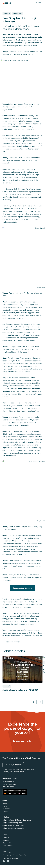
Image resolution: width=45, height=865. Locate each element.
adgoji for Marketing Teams (13, 823)
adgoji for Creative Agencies (13, 828)
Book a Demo (8, 846)
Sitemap (26, 855)
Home (5, 803)
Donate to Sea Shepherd (22, 588)
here (40, 633)
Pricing (5, 811)
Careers (5, 840)
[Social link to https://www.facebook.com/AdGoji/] (4, 861)
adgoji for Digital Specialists (13, 825)
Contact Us (7, 843)
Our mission (7, 135)
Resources (6, 809)
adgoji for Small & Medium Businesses (17, 820)
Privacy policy (7, 855)
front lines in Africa (33, 189)
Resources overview (12, 642)
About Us (6, 837)
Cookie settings (17, 855)
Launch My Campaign (13, 765)
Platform (6, 806)
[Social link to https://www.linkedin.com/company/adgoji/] (7, 861)
